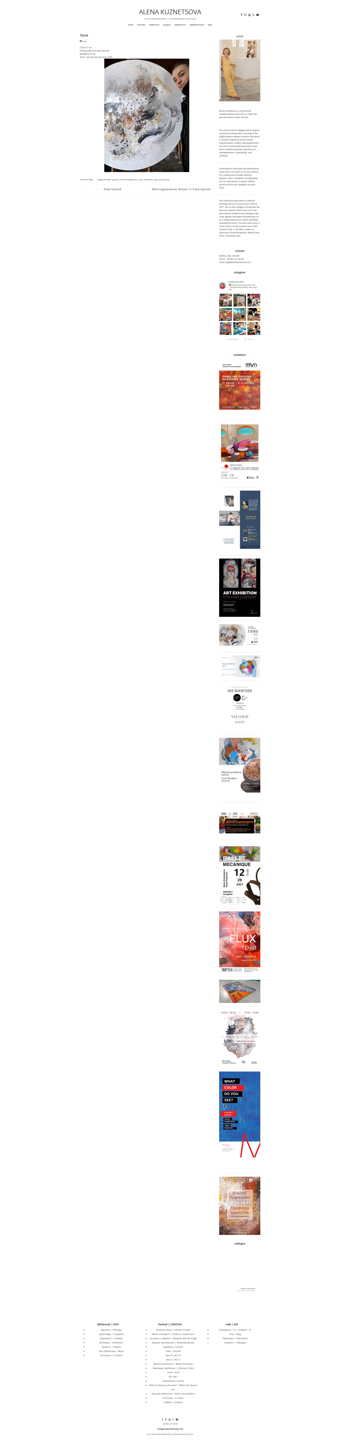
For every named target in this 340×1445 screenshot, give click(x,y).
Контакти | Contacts (111, 1355)
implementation (197, 25)
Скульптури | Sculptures (111, 1334)
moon (140, 179)
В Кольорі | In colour (173, 1397)
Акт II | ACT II (173, 1359)
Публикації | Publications (235, 1338)
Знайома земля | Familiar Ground (173, 1329)
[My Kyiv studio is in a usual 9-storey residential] (239, 300)
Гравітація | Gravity (173, 1380)
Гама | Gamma (173, 1351)
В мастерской (112, 189)
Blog (84, 41)
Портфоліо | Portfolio (111, 1338)
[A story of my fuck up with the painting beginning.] (225, 300)
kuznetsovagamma (128, 179)
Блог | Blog (235, 1334)
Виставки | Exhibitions (111, 1342)
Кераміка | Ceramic (173, 1346)
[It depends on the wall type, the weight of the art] (253, 328)
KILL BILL (173, 1376)
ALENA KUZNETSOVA (170, 11)
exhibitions (154, 25)
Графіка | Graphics (173, 1402)
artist (130, 25)
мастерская (164, 179)
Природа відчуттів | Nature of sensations (173, 1393)
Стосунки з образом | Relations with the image (173, 1338)
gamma (115, 179)
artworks (141, 25)
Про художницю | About (111, 1351)
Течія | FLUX (173, 1372)
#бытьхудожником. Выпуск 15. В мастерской (181, 189)
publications (180, 25)
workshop (148, 179)
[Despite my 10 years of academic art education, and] (225, 328)
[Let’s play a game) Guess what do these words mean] (253, 300)
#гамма (107, 179)
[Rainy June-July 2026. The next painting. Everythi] (239, 328)
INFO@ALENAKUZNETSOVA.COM (170, 1429)
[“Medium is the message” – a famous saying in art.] (253, 314)
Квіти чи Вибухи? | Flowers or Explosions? (173, 1334)
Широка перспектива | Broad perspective (173, 1342)
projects (167, 25)
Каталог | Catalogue (235, 1342)
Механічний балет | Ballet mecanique (173, 1363)
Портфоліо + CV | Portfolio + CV (235, 1329)
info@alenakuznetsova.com (238, 262)
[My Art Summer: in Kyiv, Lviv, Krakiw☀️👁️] (239, 314)
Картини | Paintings (111, 1329)
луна (156, 179)
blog (210, 25)
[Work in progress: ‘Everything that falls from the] (225, 314)
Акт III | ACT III (173, 1355)
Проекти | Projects (111, 1346)
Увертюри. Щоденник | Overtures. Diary (173, 1368)
